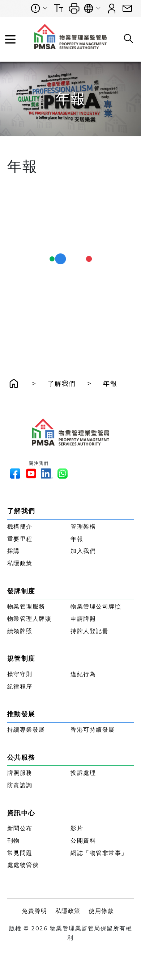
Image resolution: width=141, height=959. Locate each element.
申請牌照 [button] (83, 619)
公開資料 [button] (83, 841)
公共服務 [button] (21, 757)
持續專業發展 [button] (26, 730)
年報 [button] (110, 383)
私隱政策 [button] (20, 563)
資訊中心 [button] (21, 813)
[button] (127, 8)
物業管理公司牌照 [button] (95, 607)
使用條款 (101, 911)
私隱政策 (68, 911)
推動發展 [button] (21, 714)
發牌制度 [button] (21, 591)
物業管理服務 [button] (26, 607)
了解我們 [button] (62, 383)
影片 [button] (76, 828)
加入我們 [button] (83, 551)
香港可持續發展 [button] (92, 730)
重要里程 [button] (20, 539)
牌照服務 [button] (20, 773)
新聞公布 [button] (20, 828)
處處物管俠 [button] (23, 865)
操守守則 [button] (20, 674)
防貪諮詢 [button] (20, 785)
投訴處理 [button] (83, 773)
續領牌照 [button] (20, 631)
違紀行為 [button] (83, 674)
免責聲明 (34, 911)
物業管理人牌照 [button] (29, 619)
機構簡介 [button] (20, 527)
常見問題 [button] (20, 853)
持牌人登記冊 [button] (89, 631)
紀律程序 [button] (20, 687)
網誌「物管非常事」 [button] (99, 853)
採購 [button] (13, 551)
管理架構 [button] (83, 527)
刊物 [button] (13, 841)
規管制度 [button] (21, 658)
